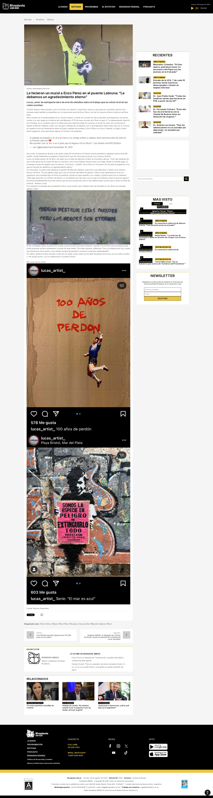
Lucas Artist (84, 624)
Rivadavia (74, 624)
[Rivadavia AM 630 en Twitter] (128, 746)
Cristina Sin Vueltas (35, 703)
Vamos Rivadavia (159, 61)
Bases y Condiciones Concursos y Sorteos (43, 763)
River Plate (64, 624)
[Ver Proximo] (126, 635)
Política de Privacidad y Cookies (39, 759)
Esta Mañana (68, 703)
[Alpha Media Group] (28, 785)
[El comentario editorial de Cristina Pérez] (145, 248)
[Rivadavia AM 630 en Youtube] (113, 753)
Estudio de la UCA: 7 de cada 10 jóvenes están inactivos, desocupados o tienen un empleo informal (169, 84)
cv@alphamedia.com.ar (149, 787)
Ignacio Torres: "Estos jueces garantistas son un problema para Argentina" (163, 213)
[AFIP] (184, 784)
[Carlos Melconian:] (145, 260)
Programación (34, 744)
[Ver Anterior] (30, 635)
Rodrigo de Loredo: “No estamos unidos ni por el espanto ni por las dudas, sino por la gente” (76, 707)
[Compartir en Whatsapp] (42, 615)
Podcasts (32, 752)
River (110, 624)
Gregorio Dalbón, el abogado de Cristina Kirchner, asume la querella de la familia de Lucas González (102, 637)
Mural (55, 624)
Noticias (31, 748)
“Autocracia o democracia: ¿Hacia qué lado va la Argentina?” (113, 706)
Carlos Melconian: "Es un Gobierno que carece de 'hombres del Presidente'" (162, 263)
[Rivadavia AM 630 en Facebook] (111, 746)
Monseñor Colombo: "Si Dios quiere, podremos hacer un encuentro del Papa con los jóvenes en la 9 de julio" (167, 68)
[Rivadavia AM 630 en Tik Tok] (126, 753)
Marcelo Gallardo (99, 624)
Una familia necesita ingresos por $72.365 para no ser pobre (53, 636)
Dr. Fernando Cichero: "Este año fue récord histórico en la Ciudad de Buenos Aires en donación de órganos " (169, 113)
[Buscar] (186, 179)
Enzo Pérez (46, 624)
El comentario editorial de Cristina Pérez (159, 251)
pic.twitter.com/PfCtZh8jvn (108, 143)
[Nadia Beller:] (145, 234)
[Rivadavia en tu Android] (158, 747)
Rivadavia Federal (36, 756)
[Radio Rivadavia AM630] (13, 5)
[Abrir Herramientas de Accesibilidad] (208, 793)
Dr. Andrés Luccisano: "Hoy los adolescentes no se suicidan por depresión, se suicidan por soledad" (169, 129)
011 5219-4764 (74, 747)
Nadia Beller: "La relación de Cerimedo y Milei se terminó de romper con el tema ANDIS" (162, 237)
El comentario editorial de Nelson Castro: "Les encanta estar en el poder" (162, 224)
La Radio (31, 741)
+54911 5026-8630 (75, 755)
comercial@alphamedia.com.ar (108, 787)
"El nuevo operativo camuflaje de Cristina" (40, 706)
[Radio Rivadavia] (37, 733)
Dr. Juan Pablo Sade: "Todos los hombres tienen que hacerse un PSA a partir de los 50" (169, 98)
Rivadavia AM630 (50, 657)
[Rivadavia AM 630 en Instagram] (120, 746)
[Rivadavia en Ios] (158, 754)
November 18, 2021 (63, 147)
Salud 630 (157, 93)
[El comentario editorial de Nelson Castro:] (145, 222)
